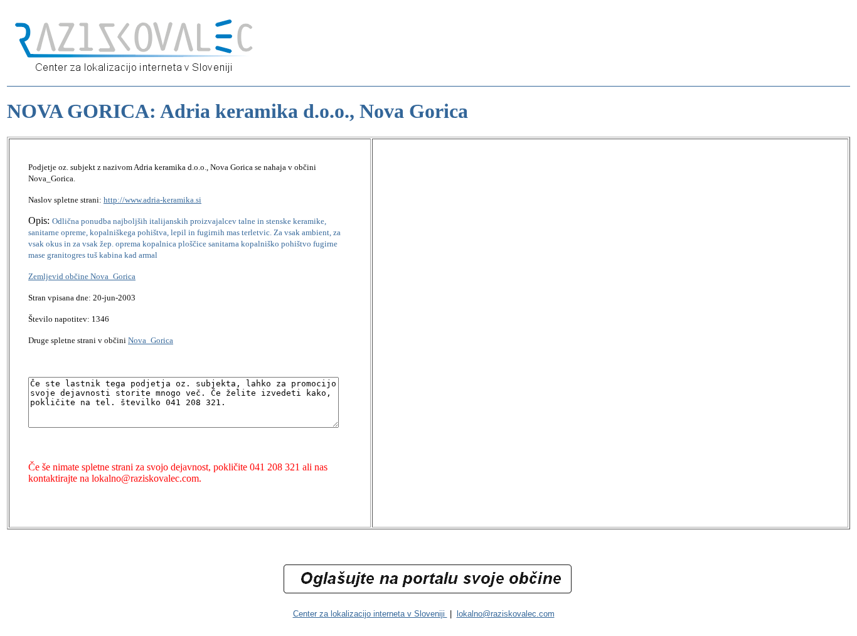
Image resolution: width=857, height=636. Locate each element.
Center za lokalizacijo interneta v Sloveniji (370, 613)
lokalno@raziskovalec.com (506, 613)
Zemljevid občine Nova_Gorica (82, 276)
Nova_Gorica (150, 340)
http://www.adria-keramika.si (152, 199)
